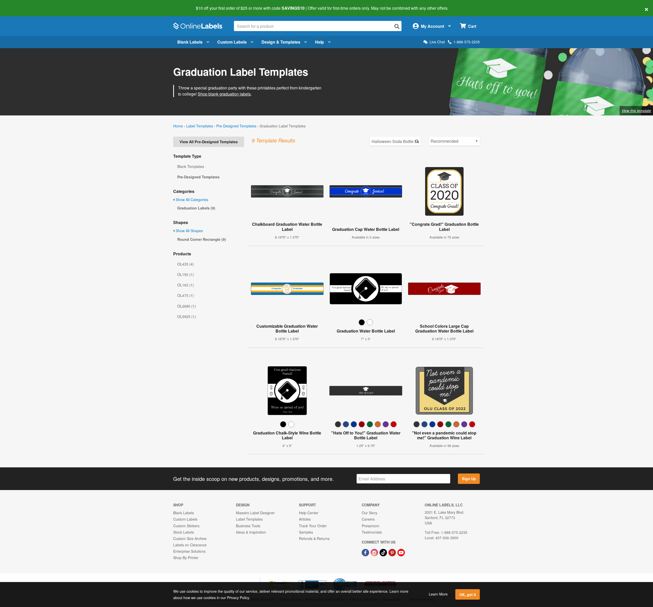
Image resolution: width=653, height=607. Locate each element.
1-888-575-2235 (467, 41)
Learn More (438, 594)
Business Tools (248, 525)
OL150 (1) (185, 274)
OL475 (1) (185, 295)
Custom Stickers (186, 525)
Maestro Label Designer (255, 512)
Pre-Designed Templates (236, 125)
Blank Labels (190, 42)
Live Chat (437, 42)
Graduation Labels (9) (196, 207)
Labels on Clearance (190, 544)
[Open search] (396, 26)
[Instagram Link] (375, 552)
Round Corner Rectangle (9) (201, 239)
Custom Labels (232, 42)
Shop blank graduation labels (224, 94)
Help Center (308, 512)
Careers (368, 519)
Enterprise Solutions (189, 551)
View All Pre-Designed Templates (209, 141)
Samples (306, 532)
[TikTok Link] (384, 552)
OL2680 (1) (186, 306)
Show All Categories (191, 199)
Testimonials (372, 532)
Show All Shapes (189, 230)
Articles (305, 519)
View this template (636, 110)
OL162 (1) (185, 284)
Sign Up (469, 478)
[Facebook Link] (366, 552)
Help (319, 42)
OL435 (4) (185, 264)
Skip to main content (18, 4)
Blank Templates (190, 166)
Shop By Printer (185, 557)
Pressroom (370, 525)
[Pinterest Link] (392, 552)
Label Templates (199, 125)
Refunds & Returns (314, 538)
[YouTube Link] (401, 552)
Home (178, 125)
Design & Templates (280, 42)
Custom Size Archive (190, 538)
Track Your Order (313, 525)
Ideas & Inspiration (251, 532)
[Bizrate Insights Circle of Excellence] (355, 578)
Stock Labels (183, 532)
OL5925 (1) (186, 316)
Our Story (369, 512)
